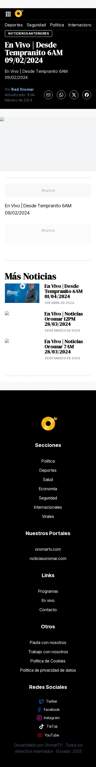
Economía (48, 488)
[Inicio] (18, 13)
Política (57, 24)
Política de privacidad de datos (48, 670)
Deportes (14, 24)
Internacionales (48, 507)
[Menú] (8, 14)
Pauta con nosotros (48, 642)
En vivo (48, 600)
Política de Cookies (48, 660)
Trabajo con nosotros (48, 651)
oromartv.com (48, 549)
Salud (48, 479)
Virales (48, 516)
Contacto (48, 609)
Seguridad (36, 24)
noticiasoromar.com (48, 558)
